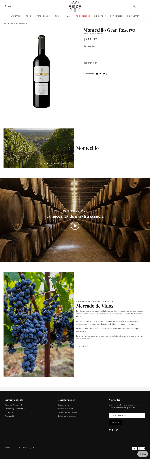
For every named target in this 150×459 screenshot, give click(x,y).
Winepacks (16, 16)
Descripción (90, 63)
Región (58, 16)
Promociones (83, 16)
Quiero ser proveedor (66, 416)
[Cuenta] (134, 6)
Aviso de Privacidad (13, 405)
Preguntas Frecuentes (67, 412)
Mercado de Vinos (16, 448)
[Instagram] (117, 430)
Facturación (10, 416)
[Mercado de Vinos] (75, 6)
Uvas (69, 16)
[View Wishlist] (140, 6)
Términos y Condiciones (15, 408)
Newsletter (133, 16)
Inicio (5, 24)
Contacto (9, 412)
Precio (29, 16)
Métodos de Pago (65, 408)
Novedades (100, 16)
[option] (41, 72)
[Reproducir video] (75, 225)
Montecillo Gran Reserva (18, 24)
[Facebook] (113, 430)
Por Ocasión (116, 16)
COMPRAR (83, 346)
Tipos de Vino (44, 16)
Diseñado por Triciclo (30, 448)
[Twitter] (110, 430)
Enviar (115, 422)
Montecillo (96, 34)
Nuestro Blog (63, 405)
